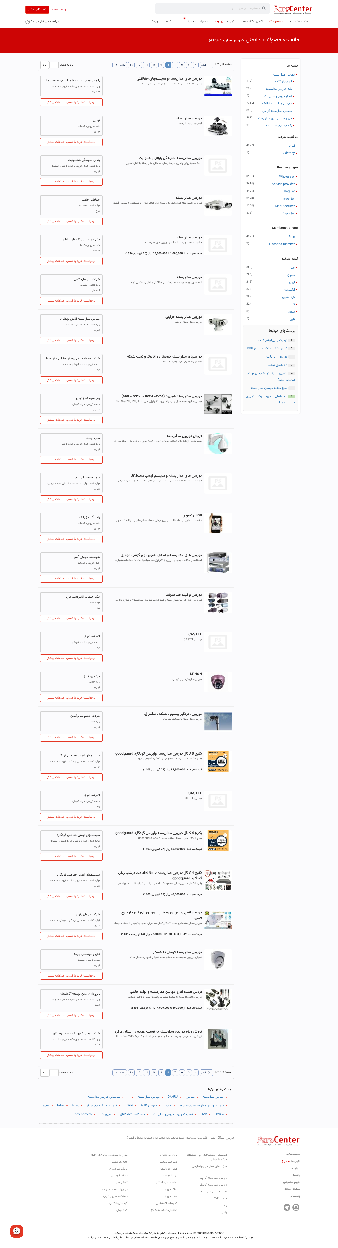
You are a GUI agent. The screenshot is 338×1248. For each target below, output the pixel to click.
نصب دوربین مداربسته (214, 1191)
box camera (83, 1114)
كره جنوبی (288, 297)
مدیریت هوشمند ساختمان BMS (109, 1155)
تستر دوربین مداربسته (278, 96)
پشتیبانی (295, 1196)
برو (44, 65)
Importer (288, 198)
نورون (96, 120)
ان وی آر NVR (283, 81)
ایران (292, 145)
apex (46, 1105)
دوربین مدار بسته (284, 74)
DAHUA (173, 1097)
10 (154, 65)
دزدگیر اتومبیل (119, 1175)
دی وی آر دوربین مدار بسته (275, 118)
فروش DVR (220, 1198)
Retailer (289, 191)
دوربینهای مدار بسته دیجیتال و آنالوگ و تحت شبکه (164, 357)
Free (292, 237)
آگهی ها (291, 1161)
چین (292, 267)
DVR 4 (219, 1114)
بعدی (119, 65)
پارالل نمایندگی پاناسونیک (84, 160)
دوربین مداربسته (189, 238)
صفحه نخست (292, 1154)
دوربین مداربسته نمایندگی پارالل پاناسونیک (170, 158)
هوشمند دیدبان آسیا (87, 557)
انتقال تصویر (192, 515)
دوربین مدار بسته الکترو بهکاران (80, 319)
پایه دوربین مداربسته (278, 89)
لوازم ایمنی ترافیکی (166, 1182)
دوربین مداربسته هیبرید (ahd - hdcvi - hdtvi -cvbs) (161, 396)
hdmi (60, 1105)
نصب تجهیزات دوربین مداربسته (173, 1114)
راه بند (223, 1205)
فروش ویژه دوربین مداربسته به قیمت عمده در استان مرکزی (158, 1032)
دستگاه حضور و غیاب (115, 1196)
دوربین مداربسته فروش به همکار (177, 952)
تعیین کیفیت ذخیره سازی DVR (267, 348)
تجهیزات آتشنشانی (166, 1203)
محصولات (274, 40)
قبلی (206, 65)
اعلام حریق (171, 1189)
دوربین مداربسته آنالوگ (277, 103)
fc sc (75, 1105)
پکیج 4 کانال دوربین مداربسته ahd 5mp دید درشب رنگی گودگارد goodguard (160, 875)
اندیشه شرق (92, 636)
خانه (295, 40)
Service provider (283, 184)
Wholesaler (287, 176)
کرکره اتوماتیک (168, 1169)
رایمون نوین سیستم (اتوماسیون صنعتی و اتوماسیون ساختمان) (71, 80)
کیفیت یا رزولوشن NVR (272, 340)
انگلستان (289, 289)
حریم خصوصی (291, 1182)
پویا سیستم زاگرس (88, 398)
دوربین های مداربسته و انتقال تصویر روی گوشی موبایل (161, 555)
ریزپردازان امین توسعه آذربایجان (80, 993)
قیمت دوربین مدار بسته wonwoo (202, 1105)
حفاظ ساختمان (168, 1155)
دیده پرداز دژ (92, 676)
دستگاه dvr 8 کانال (132, 1114)
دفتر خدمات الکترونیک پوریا (82, 596)
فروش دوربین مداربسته (184, 436)
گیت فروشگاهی (118, 1203)
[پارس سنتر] (293, 10)
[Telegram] (287, 1207)
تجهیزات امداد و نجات (115, 1189)
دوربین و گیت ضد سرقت (184, 595)
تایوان (291, 275)
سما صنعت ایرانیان (87, 477)
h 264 (129, 1105)
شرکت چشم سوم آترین (85, 716)
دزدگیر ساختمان (118, 1169)
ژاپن (292, 319)
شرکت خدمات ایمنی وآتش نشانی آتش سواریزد (71, 358)
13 (131, 65)
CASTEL (195, 635)
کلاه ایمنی (122, 1210)
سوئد (291, 311)
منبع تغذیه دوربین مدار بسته (269, 388)
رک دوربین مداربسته (279, 125)
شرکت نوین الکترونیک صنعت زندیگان (76, 1033)
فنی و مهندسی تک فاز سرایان (81, 239)
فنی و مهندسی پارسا (87, 954)
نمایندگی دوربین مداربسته (103, 1097)
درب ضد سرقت (168, 1162)
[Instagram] (295, 1207)
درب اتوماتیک (169, 1175)
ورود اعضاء (59, 9)
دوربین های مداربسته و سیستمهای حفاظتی (169, 79)
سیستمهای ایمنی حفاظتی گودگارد (78, 755)
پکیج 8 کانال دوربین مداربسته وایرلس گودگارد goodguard (158, 754)
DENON (196, 674)
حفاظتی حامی (91, 199)
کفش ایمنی (121, 1182)
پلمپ (224, 1212)
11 (146, 65)
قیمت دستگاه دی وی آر (102, 1105)
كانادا (291, 304)
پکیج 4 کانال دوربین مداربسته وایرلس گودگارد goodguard (158, 833)
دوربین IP (106, 1114)
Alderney (288, 153)
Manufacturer (285, 206)
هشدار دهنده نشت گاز (164, 1210)
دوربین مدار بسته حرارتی (183, 317)
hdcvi (168, 1105)
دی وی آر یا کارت (276, 356)
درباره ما (295, 1168)
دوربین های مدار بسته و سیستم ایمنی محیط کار (166, 476)
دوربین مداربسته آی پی (277, 111)
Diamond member (282, 244)
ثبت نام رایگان (37, 9)
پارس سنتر (180, 1137)
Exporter (289, 213)
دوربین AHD (149, 1105)
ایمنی (252, 40)
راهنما (296, 1175)
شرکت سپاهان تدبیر (87, 279)
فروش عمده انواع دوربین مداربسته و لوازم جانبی (166, 992)
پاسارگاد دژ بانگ (89, 517)
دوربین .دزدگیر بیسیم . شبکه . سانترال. (173, 714)
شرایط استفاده (291, 1189)
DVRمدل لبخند (277, 365)
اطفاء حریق (171, 1196)
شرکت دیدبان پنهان (87, 914)
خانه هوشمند (120, 1162)
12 (138, 65)
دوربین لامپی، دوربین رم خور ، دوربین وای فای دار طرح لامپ (161, 915)
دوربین (190, 1097)
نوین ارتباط (93, 438)
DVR (204, 1114)
